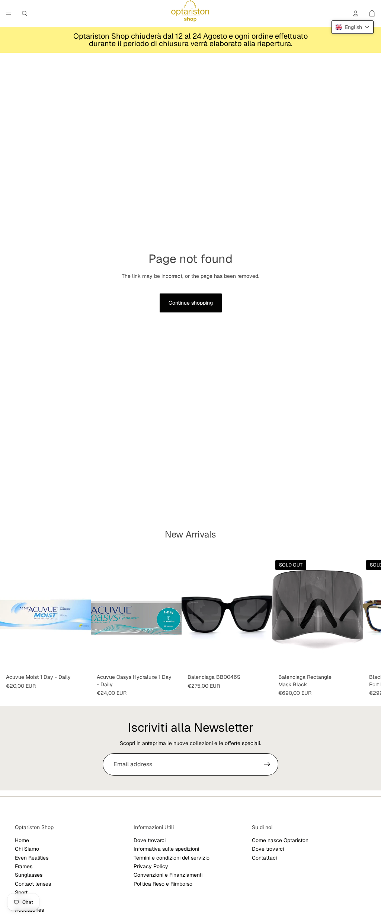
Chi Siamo (27, 848)
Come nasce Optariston (280, 840)
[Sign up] (267, 764)
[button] (352, 27)
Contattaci (264, 857)
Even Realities (31, 857)
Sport (21, 892)
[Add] (261, 659)
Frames (23, 866)
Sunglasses (28, 875)
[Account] (356, 13)
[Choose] (79, 659)
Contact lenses (33, 883)
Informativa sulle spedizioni (166, 848)
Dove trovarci (150, 840)
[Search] (24, 13)
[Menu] (8, 13)
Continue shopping (191, 302)
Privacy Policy (151, 866)
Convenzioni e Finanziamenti (168, 875)
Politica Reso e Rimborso (163, 883)
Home (22, 840)
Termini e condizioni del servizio (171, 857)
